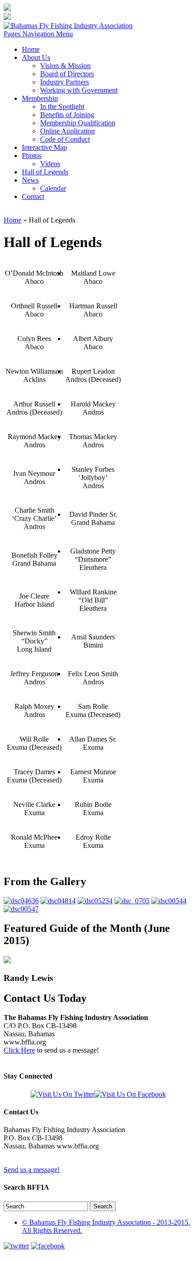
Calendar (53, 188)
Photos (31, 155)
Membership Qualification (77, 123)
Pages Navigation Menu (38, 34)
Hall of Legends (45, 172)
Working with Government (79, 90)
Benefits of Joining (67, 115)
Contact (33, 196)
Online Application (67, 131)
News (30, 180)
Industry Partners (64, 82)
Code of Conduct (65, 139)
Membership (40, 98)
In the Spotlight (62, 106)
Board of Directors (67, 74)
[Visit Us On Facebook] (130, 1094)
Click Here (19, 1050)
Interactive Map (44, 147)
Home (31, 49)
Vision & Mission (65, 65)
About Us (36, 57)
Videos (50, 164)
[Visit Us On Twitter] (62, 1094)
